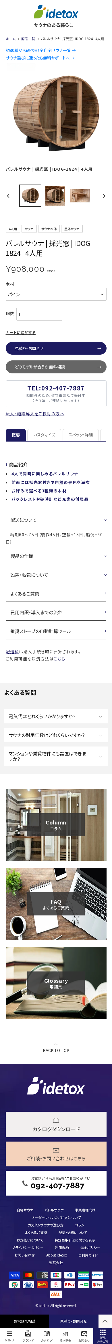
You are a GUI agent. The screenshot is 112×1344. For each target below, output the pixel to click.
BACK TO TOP (56, 1049)
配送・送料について (73, 1232)
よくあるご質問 (24, 593)
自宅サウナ (25, 1209)
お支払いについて (30, 1239)
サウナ (29, 228)
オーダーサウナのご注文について (56, 1217)
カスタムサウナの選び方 (45, 1224)
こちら (59, 659)
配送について (23, 519)
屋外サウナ (72, 228)
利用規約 (62, 1247)
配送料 (12, 651)
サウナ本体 (49, 228)
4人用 (13, 228)
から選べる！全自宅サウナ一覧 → (41, 50)
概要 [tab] (16, 435)
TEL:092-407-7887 (55, 388)
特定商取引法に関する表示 (75, 1239)
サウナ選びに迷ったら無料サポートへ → (40, 58)
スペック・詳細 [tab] (81, 435)
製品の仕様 (21, 555)
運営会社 (56, 1262)
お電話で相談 (25, 1321)
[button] (56, 716)
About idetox (56, 1254)
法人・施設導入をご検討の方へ (35, 413)
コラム (79, 1224)
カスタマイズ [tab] (44, 435)
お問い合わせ (24, 1254)
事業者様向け (85, 1209)
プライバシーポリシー (28, 1247)
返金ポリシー (90, 1247)
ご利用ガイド (88, 1254)
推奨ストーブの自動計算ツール (40, 631)
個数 (10, 313)
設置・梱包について (29, 574)
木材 (10, 284)
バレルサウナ (54, 1209)
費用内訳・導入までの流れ (36, 612)
